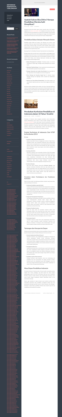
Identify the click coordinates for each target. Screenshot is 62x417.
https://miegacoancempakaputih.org (12, 343)
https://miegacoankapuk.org (11, 270)
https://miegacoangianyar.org (11, 402)
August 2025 (9, 85)
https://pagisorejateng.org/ (11, 207)
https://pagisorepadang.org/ (11, 206)
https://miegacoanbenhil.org (11, 378)
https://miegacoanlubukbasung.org (12, 392)
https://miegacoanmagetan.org (12, 314)
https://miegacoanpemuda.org (11, 356)
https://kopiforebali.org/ (11, 224)
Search (8, 26)
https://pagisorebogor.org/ (11, 219)
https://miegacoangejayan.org (11, 355)
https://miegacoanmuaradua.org (12, 393)
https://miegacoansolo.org (11, 243)
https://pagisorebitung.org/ (11, 205)
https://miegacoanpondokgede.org (12, 385)
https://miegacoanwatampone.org (12, 328)
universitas (8, 135)
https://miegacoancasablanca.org (12, 275)
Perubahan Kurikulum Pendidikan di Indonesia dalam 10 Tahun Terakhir (39, 112)
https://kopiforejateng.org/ (11, 190)
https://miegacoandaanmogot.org (12, 267)
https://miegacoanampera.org (11, 371)
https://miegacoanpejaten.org (11, 271)
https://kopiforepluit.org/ (11, 211)
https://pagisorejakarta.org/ (11, 200)
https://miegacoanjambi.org (11, 398)
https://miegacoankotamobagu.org (12, 306)
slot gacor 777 (9, 166)
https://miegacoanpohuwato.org (12, 296)
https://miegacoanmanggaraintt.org (12, 311)
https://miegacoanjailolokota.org (12, 334)
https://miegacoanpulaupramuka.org (12, 360)
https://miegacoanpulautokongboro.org (13, 297)
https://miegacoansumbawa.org (12, 331)
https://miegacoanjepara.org (11, 255)
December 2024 (9, 101)
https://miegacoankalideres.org (12, 384)
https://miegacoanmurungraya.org (12, 307)
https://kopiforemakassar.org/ (12, 214)
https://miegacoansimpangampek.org (13, 326)
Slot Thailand (9, 18)
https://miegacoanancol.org (11, 345)
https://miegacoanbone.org (11, 265)
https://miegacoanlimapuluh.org (12, 340)
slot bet (8, 149)
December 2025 (9, 76)
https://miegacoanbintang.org (11, 301)
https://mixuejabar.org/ (10, 228)
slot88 (8, 20)
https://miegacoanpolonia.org (11, 236)
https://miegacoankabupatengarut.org (13, 256)
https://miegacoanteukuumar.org (12, 290)
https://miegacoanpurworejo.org (12, 330)
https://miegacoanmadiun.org (11, 349)
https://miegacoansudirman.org (12, 269)
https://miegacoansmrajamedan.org (12, 352)
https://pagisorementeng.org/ (11, 202)
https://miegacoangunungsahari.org (12, 344)
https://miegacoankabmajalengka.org (13, 264)
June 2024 (8, 107)
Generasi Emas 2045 (10, 129)
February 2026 (9, 74)
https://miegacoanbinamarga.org (12, 373)
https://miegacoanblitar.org (11, 259)
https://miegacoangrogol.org (11, 383)
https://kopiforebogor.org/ (11, 225)
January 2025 (9, 99)
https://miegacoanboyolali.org (11, 252)
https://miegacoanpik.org (11, 388)
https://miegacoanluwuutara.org (12, 319)
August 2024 (9, 105)
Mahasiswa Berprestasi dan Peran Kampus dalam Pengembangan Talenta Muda (12, 52)
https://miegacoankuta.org (11, 247)
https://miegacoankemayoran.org (12, 375)
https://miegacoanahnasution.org (12, 354)
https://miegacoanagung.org (11, 364)
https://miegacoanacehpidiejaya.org (12, 335)
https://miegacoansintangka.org (12, 302)
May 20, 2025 (26, 26)
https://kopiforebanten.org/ (11, 189)
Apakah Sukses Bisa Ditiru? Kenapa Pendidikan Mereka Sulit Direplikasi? (39, 21)
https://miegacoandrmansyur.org (12, 350)
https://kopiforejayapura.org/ (11, 193)
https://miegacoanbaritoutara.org (12, 329)
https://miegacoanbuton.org (11, 321)
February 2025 (9, 97)
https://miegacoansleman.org (11, 403)
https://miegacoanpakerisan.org (12, 348)
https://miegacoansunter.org (11, 266)
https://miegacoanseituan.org (11, 237)
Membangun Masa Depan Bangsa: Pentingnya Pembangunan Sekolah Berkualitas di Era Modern (12, 44)
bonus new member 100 (35, 30)
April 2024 (8, 111)
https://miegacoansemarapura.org (12, 261)
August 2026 (9, 70)
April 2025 (8, 93)
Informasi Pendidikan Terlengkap (12, 6)
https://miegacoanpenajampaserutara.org (13, 394)
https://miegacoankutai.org (11, 333)
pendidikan (8, 131)
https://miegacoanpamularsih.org (12, 241)
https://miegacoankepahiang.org (12, 280)
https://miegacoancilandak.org (12, 276)
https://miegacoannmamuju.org (12, 310)
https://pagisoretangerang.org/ (12, 220)
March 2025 (9, 95)
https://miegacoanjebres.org (11, 245)
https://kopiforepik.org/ (10, 210)
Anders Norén (49, 293)
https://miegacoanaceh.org (11, 366)
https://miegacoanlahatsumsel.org (12, 284)
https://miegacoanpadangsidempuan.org (13, 251)
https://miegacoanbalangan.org (12, 289)
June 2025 (8, 89)
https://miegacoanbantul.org (11, 288)
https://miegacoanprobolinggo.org (12, 260)
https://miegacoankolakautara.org (12, 390)
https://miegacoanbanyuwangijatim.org (13, 283)
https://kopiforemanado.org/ (11, 227)
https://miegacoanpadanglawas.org (12, 250)
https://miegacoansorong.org (11, 399)
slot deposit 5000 (9, 151)
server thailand (9, 158)
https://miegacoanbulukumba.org (12, 300)
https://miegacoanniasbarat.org (12, 312)
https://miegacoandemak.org (11, 338)
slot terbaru (9, 162)
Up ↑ (54, 293)
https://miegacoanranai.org (11, 368)
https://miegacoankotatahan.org (12, 369)
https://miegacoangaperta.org (11, 408)
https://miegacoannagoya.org (11, 404)
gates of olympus (9, 160)
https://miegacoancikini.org (11, 379)
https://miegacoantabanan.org (12, 316)
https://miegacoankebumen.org (12, 262)
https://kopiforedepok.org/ (11, 223)
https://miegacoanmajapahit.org (12, 412)
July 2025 (8, 87)
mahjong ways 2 (9, 156)
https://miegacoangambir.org (11, 274)
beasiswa (8, 122)
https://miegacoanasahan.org (11, 324)
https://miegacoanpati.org (11, 286)
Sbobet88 (8, 143)
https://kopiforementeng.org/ (11, 209)
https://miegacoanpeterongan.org (12, 240)
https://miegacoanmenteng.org (12, 387)
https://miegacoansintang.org (11, 359)
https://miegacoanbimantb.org (12, 309)
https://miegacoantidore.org (11, 365)
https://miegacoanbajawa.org (11, 304)
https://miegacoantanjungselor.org (12, 395)
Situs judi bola (9, 141)
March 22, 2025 (27, 116)
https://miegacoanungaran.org (12, 257)
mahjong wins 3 (9, 168)
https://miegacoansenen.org (11, 374)
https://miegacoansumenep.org (12, 285)
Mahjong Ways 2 (10, 15)
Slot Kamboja (9, 16)
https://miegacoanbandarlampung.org (13, 397)
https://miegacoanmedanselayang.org (13, 407)
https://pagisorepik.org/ (10, 198)
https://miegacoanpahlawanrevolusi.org (13, 347)
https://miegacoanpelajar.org (11, 246)
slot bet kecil (9, 170)
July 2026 (8, 72)
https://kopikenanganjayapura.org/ (12, 195)
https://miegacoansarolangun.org (12, 339)
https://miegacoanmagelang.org (12, 238)
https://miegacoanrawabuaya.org (12, 380)
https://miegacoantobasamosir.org (12, 320)
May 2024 (8, 109)
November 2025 (9, 78)
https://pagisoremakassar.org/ (12, 199)
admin (31, 26)
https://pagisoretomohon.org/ (11, 204)
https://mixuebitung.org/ (11, 194)
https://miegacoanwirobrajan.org (12, 409)
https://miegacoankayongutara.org (12, 295)
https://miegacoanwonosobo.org (12, 370)
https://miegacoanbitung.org (11, 279)
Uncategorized (9, 133)
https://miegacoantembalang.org (12, 411)
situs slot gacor (9, 164)
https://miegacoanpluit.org (11, 389)
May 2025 (8, 91)
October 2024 (9, 103)
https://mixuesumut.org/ (11, 229)
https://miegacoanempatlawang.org (12, 325)
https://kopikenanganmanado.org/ (12, 222)
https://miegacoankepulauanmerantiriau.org (14, 305)
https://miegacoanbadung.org (11, 315)
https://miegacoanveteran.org (11, 242)
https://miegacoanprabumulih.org (12, 361)
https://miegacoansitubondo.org (12, 281)
